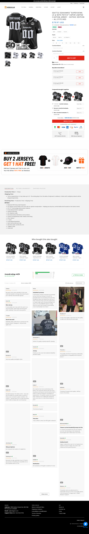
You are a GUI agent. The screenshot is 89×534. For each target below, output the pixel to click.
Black (54, 37)
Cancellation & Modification (39, 528)
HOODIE (46, 7)
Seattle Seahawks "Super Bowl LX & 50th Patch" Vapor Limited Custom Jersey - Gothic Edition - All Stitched (64, 104)
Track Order (81, 3)
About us (61, 523)
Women (59, 31)
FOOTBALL (23, 7)
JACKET (59, 7)
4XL (75, 43)
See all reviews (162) (9, 276)
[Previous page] (6, 31)
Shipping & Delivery (37, 525)
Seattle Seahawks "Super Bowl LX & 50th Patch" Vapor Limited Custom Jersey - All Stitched (64, 257)
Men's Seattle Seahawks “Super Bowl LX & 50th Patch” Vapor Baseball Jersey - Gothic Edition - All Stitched (50, 257)
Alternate (67, 37)
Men (54, 31)
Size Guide (60, 40)
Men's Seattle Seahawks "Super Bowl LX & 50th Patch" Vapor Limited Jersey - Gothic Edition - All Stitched (61, 112)
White (60, 37)
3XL (70, 43)
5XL (79, 43)
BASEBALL (31, 7)
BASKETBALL (38, 7)
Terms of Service (36, 530)
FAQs (71, 3)
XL (62, 43)
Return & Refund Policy (38, 523)
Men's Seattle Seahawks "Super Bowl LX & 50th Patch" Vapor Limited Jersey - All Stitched (77, 257)
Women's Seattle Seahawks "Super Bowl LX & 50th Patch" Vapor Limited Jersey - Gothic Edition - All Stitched (61, 108)
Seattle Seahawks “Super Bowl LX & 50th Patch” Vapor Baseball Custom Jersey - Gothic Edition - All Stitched (38, 257)
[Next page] (42, 31)
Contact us (76, 3)
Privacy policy (35, 532)
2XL (66, 43)
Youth (65, 31)
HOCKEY (53, 7)
